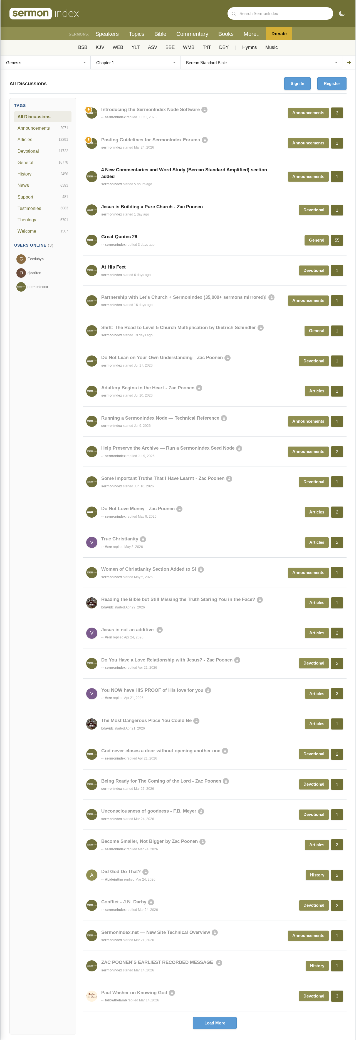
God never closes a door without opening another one (160, 750)
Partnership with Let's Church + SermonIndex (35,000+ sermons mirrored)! (184, 297)
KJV (100, 47)
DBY (224, 47)
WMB (188, 47)
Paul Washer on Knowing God (134, 992)
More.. (252, 34)
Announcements (43, 128)
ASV (152, 47)
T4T (207, 47)
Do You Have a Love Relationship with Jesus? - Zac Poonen (167, 660)
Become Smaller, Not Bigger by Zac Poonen (149, 841)
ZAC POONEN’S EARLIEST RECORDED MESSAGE (157, 962)
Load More (214, 1023)
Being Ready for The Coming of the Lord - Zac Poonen (161, 781)
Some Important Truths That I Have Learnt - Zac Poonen (162, 478)
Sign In (297, 83)
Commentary (192, 34)
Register (332, 83)
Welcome (43, 231)
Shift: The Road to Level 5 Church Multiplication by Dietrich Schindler (178, 327)
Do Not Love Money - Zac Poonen (138, 508)
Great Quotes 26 (119, 236)
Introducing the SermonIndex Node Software (150, 109)
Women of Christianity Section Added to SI (148, 569)
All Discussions (34, 116)
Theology (43, 219)
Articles (43, 139)
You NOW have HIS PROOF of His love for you (152, 690)
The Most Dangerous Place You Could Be (146, 720)
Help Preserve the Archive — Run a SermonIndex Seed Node (167, 448)
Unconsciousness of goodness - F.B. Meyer (148, 811)
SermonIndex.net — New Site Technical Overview (155, 932)
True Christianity (119, 539)
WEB (118, 47)
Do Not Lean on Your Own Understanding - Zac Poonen (162, 357)
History (43, 173)
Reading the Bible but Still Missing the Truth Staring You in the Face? (178, 599)
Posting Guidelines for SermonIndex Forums (150, 139)
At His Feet (113, 267)
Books (226, 34)
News (43, 185)
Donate (279, 33)
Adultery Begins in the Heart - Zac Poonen (147, 387)
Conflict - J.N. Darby (123, 901)
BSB (82, 47)
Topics (136, 34)
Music (271, 47)
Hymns (249, 47)
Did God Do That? (121, 871)
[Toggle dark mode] (342, 13)
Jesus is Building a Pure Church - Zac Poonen (152, 206)
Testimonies (43, 208)
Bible (160, 34)
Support (43, 196)
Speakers (107, 34)
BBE (170, 47)
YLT (136, 47)
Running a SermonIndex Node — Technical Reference (160, 418)
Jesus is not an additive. (128, 629)
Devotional (43, 151)
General (43, 162)
